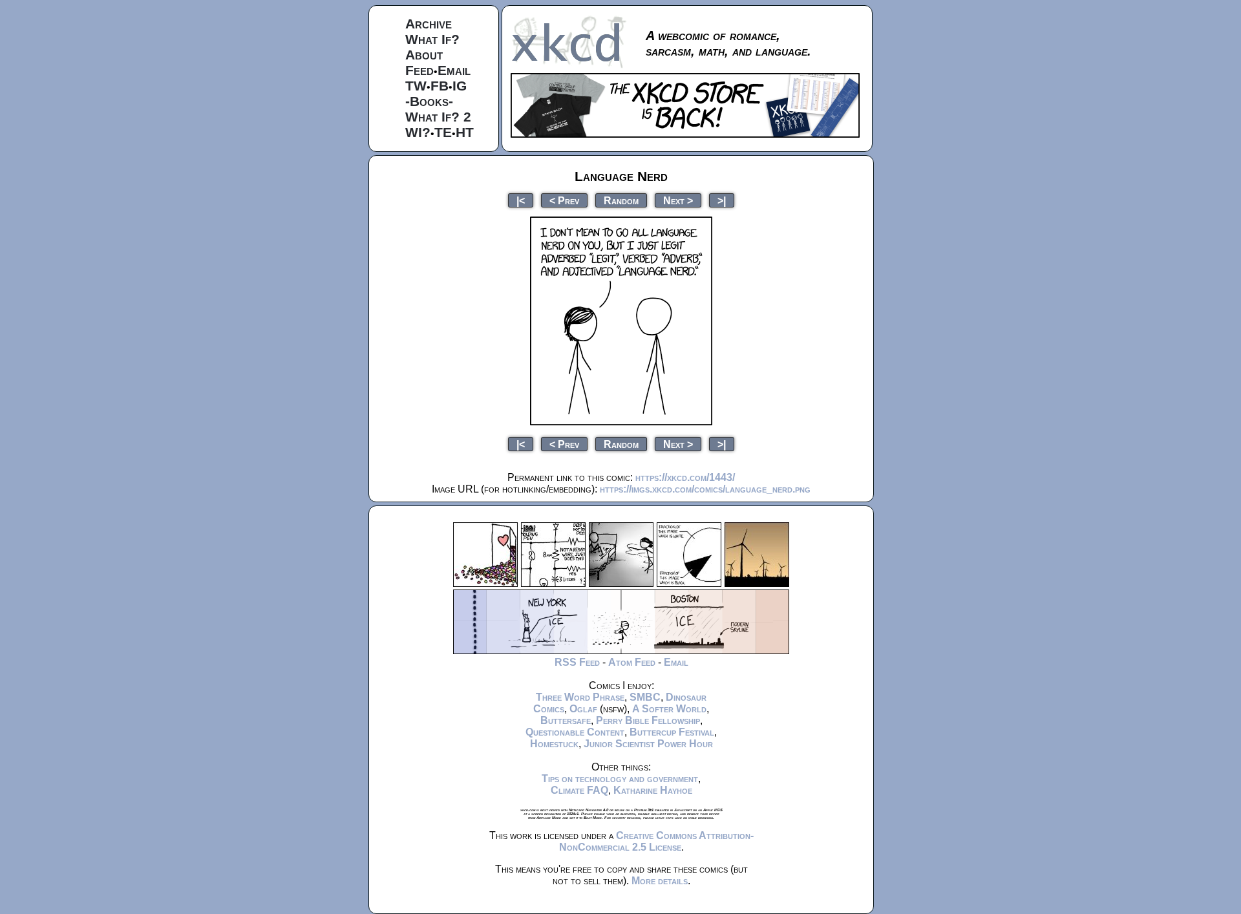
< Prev (564, 200)
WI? (417, 132)
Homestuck (554, 743)
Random (621, 200)
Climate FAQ (579, 790)
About (424, 54)
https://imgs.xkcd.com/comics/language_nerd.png (705, 489)
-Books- (429, 101)
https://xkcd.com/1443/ (685, 477)
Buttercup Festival (672, 732)
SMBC (645, 697)
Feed (419, 70)
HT (465, 132)
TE (443, 132)
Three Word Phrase (580, 697)
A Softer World (669, 708)
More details (659, 880)
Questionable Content (574, 732)
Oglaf (583, 708)
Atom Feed (631, 662)
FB (439, 85)
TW (416, 85)
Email (454, 70)
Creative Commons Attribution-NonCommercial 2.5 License (656, 841)
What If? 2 (438, 116)
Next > (678, 200)
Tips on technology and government (620, 778)
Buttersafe (565, 720)
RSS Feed (577, 662)
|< (520, 200)
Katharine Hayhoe (652, 790)
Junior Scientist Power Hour (648, 743)
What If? (432, 39)
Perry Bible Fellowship (648, 720)
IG (459, 85)
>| (721, 200)
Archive (428, 23)
